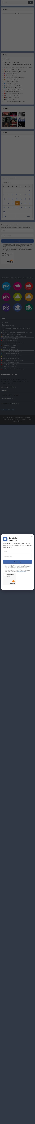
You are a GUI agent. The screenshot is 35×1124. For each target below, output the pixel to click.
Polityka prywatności (21, 571)
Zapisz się (17, 562)
